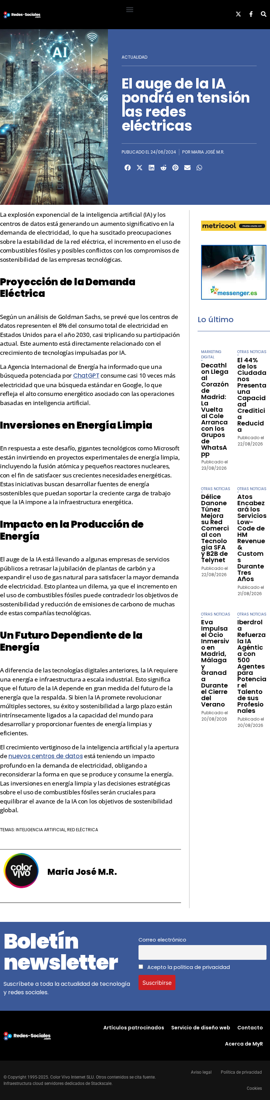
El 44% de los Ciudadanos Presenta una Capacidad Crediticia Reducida (251, 395)
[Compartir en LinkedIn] (152, 168)
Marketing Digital (211, 354)
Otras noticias (251, 351)
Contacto (250, 1027)
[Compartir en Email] (187, 168)
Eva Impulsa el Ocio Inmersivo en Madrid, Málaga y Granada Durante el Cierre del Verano (215, 663)
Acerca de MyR (244, 1043)
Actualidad (134, 57)
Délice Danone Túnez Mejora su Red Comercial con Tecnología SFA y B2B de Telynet (215, 528)
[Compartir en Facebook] (128, 168)
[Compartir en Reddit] (163, 168)
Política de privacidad (241, 1072)
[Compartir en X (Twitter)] (140, 168)
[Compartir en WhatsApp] (199, 168)
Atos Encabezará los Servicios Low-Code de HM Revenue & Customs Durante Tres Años (251, 537)
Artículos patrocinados (133, 1027)
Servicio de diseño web (200, 1027)
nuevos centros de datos (45, 756)
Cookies (254, 1088)
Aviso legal (201, 1072)
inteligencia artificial (40, 830)
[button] (129, 9)
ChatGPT (86, 375)
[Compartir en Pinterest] (175, 168)
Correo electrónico (162, 939)
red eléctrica (82, 830)
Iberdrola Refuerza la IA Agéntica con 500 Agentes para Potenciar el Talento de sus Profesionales (251, 666)
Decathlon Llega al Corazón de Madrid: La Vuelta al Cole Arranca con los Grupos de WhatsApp (215, 409)
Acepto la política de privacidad (188, 967)
